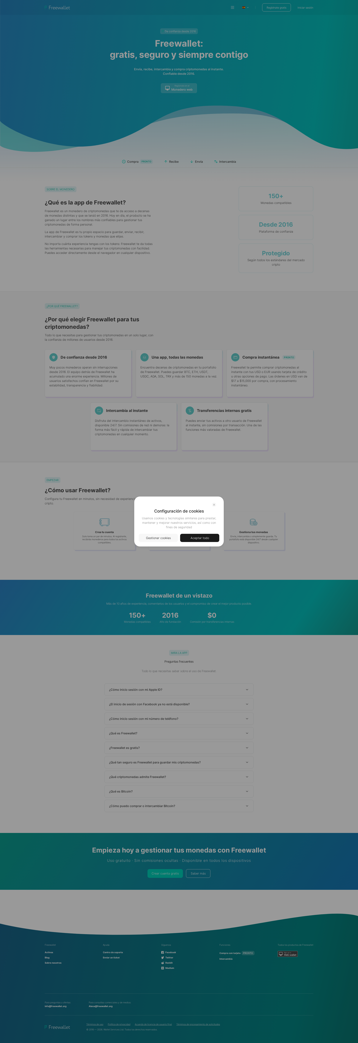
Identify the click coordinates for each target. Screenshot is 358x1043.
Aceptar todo (200, 538)
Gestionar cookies (158, 538)
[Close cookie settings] (214, 504)
